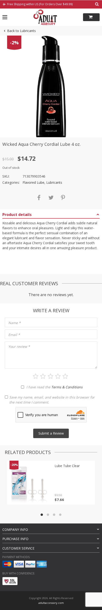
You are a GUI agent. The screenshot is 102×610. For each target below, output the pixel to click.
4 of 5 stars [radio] (58, 376)
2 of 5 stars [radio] (43, 376)
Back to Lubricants (21, 30)
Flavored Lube (33, 182)
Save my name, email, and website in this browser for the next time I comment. (52, 399)
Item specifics (14, 257)
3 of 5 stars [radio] (50, 376)
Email (14, 334)
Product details (17, 214)
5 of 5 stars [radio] (65, 376)
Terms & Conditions (67, 387)
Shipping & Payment (20, 265)
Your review (19, 346)
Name (14, 323)
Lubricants (54, 182)
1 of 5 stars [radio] (35, 376)
